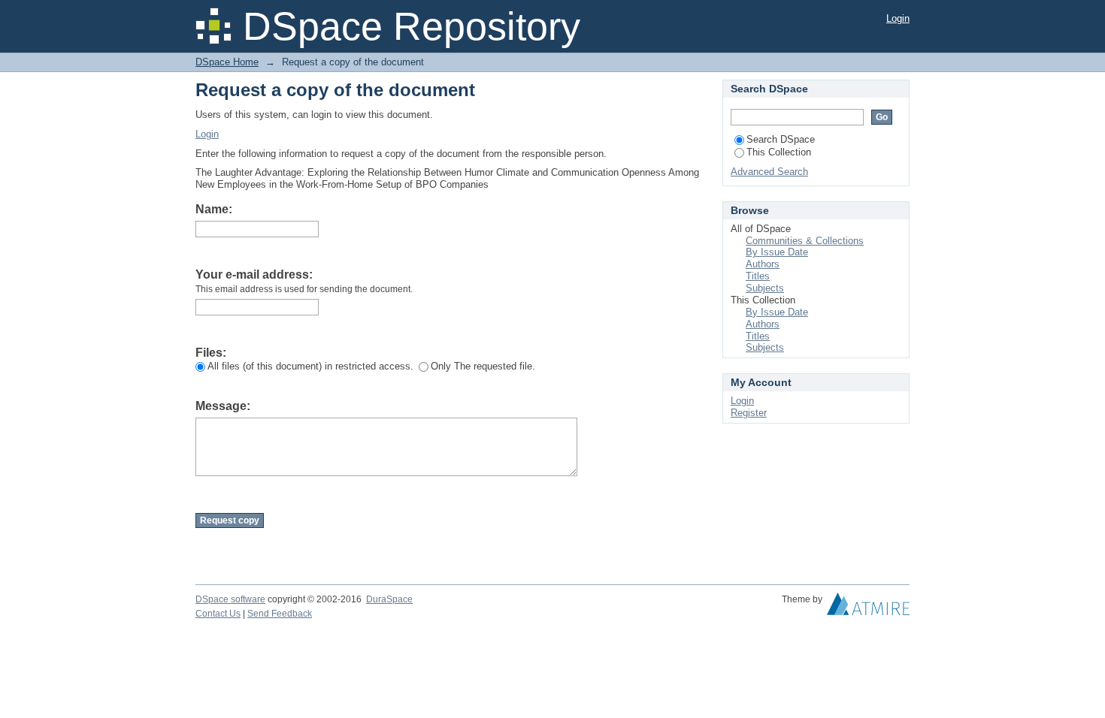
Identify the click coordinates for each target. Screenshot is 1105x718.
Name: (213, 209)
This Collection (778, 152)
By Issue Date (777, 252)
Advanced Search (769, 171)
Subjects (765, 288)
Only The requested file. (483, 366)
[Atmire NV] (868, 607)
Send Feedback (279, 613)
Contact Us (218, 613)
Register (749, 412)
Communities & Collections (805, 240)
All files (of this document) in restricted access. (310, 366)
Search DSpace (780, 139)
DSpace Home (227, 62)
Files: (210, 352)
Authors (763, 264)
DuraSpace (389, 599)
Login (898, 18)
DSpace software (230, 599)
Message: (222, 406)
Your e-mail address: (254, 274)
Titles (758, 276)
